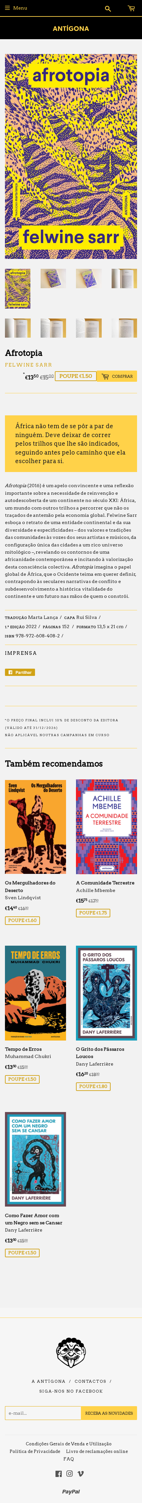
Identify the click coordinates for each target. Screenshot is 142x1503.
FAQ (68, 1459)
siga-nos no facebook (71, 1391)
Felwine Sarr (29, 365)
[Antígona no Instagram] (69, 1474)
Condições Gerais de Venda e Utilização (69, 1443)
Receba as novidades (109, 1413)
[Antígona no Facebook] (58, 1474)
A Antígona (49, 1381)
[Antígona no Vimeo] (80, 1474)
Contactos (90, 1381)
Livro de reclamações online (97, 1451)
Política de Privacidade (35, 1451)
